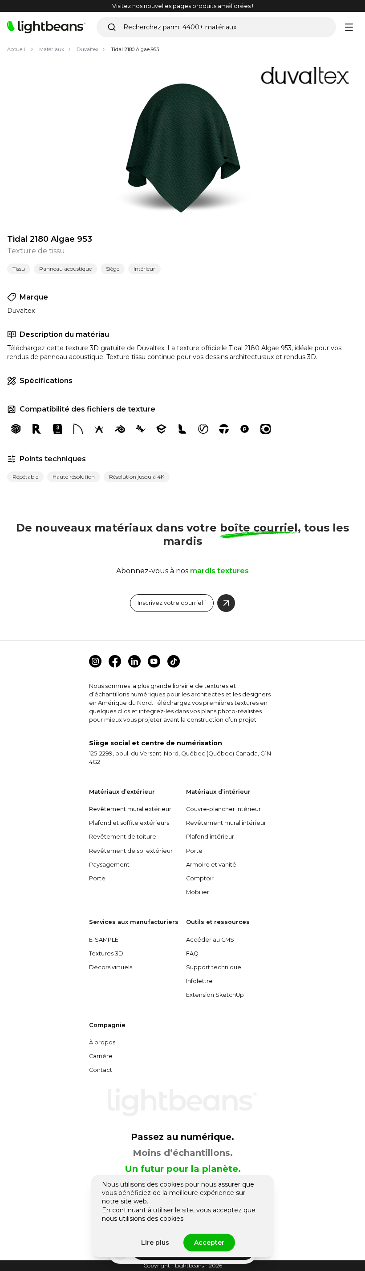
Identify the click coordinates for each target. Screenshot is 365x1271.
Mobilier (197, 892)
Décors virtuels (110, 967)
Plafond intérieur (210, 836)
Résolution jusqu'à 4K (136, 476)
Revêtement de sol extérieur (131, 850)
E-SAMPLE (103, 939)
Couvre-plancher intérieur (223, 809)
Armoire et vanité (211, 864)
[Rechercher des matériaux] (112, 27)
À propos (102, 1042)
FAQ (192, 953)
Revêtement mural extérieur (130, 809)
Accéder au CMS (210, 939)
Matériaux (51, 49)
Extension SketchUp (215, 994)
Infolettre (199, 981)
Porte (97, 878)
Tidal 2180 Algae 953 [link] (135, 49)
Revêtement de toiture (122, 836)
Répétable (25, 476)
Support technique (213, 967)
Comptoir (200, 878)
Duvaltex (87, 49)
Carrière (101, 1056)
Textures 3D (106, 953)
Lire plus (155, 1243)
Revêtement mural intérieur (226, 822)
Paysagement (109, 864)
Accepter (209, 1243)
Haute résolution (74, 476)
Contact (100, 1070)
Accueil (16, 49)
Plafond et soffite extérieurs (129, 822)
